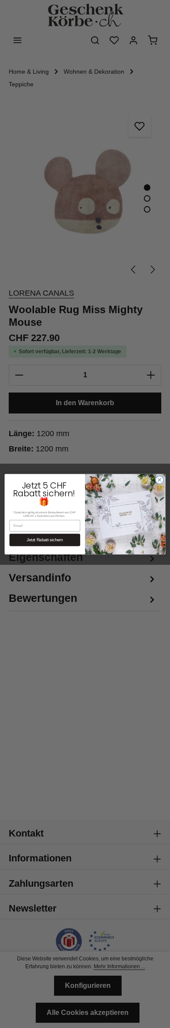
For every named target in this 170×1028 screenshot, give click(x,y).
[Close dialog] (159, 479)
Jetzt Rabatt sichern (45, 539)
